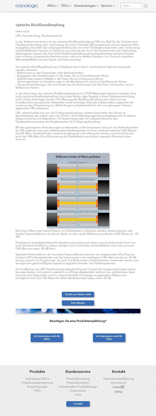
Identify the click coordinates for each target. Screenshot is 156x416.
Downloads (78, 391)
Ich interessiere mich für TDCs (109, 338)
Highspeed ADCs (37, 379)
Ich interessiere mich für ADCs (47, 338)
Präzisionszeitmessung (37, 383)
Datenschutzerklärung (118, 379)
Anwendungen (37, 387)
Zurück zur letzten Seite (78, 294)
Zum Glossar (78, 303)
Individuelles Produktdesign (78, 387)
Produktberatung (78, 379)
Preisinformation (78, 383)
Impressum (118, 383)
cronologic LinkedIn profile (117, 386)
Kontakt (78, 403)
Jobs (78, 395)
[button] (51, 6)
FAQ (37, 391)
